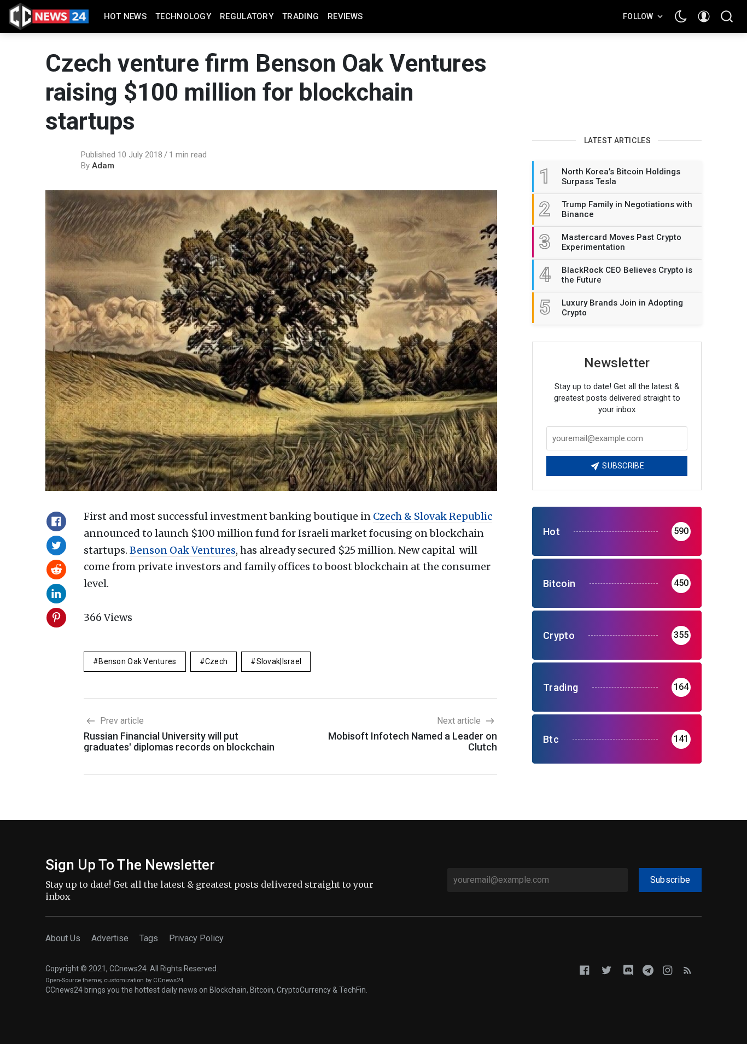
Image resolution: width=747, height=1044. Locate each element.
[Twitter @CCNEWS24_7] (606, 969)
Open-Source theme (73, 980)
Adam (103, 166)
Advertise (110, 938)
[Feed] (687, 969)
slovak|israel (279, 661)
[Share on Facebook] (56, 521)
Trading (300, 16)
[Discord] (628, 969)
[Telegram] (648, 969)
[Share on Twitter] (56, 545)
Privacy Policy (196, 938)
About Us (62, 938)
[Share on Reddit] (56, 569)
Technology (183, 16)
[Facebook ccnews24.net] (584, 969)
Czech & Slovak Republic (432, 516)
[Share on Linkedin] (56, 593)
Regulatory (246, 16)
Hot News (125, 16)
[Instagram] (667, 969)
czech (216, 661)
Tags (148, 938)
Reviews (345, 16)
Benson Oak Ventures (183, 550)
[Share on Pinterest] (56, 617)
